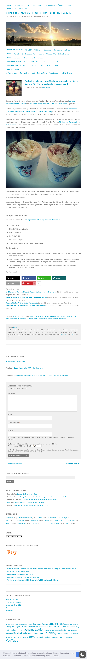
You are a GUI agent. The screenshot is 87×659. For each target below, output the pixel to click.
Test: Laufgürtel (42, 73)
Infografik (20, 630)
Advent (32, 316)
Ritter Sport (71, 520)
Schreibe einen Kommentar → (16, 361)
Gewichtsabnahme (66, 73)
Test (14, 637)
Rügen (38, 62)
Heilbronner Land (29, 58)
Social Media (22, 523)
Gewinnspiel (52, 517)
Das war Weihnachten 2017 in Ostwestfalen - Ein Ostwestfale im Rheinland (41, 375)
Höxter (63, 316)
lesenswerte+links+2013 (14, 605)
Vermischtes (55, 523)
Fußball (40, 517)
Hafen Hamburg (33, 66)
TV (44, 523)
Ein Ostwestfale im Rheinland (38, 13)
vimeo (37, 637)
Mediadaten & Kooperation (17, 9)
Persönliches (16, 316)
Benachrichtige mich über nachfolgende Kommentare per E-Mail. (33, 444)
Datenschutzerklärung (53, 5)
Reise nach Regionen (15, 50)
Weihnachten (43, 319)
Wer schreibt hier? (22, 5)
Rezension (58, 520)
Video (31, 637)
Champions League (13, 627)
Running (50, 633)
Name (10, 414)
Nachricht (12, 393)
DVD (36, 627)
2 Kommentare (46, 87)
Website (11, 431)
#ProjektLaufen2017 (22, 624)
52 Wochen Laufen (12, 73)
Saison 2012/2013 (68, 633)
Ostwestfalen (10, 319)
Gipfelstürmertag (63, 54)
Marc (15, 327)
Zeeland (55, 62)
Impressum (37, 5)
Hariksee (40, 58)
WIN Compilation (65, 637)
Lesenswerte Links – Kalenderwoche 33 (20, 574)
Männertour (46, 62)
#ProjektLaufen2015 (11, 624)
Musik (8, 520)
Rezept (16, 319)
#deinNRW (28, 50)
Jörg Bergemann (70, 316)
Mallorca (67, 50)
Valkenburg (17, 58)
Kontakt (69, 5)
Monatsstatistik (57, 630)
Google (64, 517)
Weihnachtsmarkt (53, 319)
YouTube (12, 640)
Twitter (73, 334)
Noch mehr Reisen (14, 62)
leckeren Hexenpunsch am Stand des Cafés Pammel (49, 104)
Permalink (62, 319)
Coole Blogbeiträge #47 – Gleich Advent (28, 368)
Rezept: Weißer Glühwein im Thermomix (22, 303)
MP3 (64, 630)
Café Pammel (39, 316)
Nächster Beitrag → (73, 463)
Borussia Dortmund (25, 517)
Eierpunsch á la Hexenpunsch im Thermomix (43, 220)
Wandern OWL (51, 54)
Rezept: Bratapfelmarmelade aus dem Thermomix (25, 306)
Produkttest (35, 520)
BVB (56, 66)
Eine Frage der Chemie (13, 602)
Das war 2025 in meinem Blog (27, 494)
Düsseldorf (42, 627)
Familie (56, 626)
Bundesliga (67, 624)
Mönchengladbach (46, 66)
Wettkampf (55, 637)
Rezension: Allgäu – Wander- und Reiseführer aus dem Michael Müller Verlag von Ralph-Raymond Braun (41, 569)
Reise (47, 520)
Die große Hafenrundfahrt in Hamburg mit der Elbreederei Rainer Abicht (43, 497)
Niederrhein (74, 630)
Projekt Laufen (13, 69)
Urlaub (24, 637)
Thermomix (22, 319)
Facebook (63, 334)
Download (31, 627)
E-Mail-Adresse (14, 423)
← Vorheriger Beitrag (14, 463)
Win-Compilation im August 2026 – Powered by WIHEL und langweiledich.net (32, 580)
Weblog (68, 523)
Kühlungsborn (47, 50)
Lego (46, 630)
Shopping (9, 523)
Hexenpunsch (55, 316)
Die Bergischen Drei (28, 54)
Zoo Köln (23, 66)
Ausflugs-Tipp (12, 66)
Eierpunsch (47, 316)
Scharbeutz (58, 50)
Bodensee (40, 54)
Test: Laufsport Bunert (27, 73)
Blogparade (9, 517)
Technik (34, 523)
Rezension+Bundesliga (13, 608)
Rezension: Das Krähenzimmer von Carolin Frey (23, 577)
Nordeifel (17, 54)
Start (9, 5)
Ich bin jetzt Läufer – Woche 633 (18, 571)
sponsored (9, 637)
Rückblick (60, 633)
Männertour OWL (28, 62)
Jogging (29, 629)
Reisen (9, 54)
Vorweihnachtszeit (32, 319)
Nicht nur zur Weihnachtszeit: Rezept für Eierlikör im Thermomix (31, 292)
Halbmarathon (11, 630)
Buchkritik (57, 623)
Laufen (39, 629)
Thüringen (37, 50)
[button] (13, 278)
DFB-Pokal (24, 627)
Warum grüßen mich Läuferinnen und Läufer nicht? (40, 499)
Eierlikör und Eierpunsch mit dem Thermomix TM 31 (26, 297)
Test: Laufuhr (54, 73)
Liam (49, 630)
